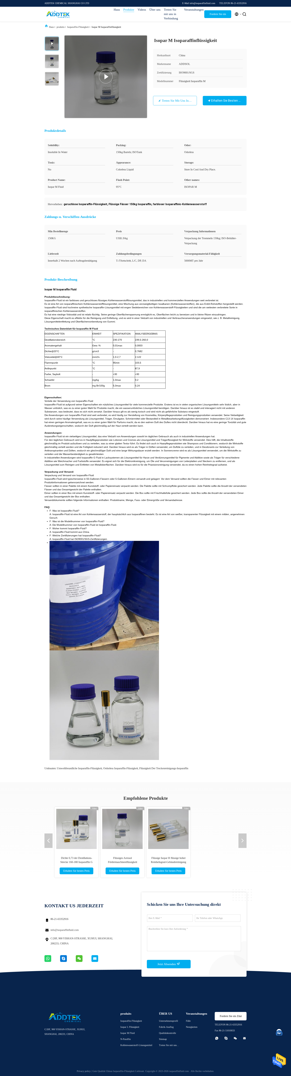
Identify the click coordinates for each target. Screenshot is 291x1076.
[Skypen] (68, 961)
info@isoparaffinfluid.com (65, 930)
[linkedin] (279, 1032)
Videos (142, 9)
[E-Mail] (99, 961)
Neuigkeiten (191, 1027)
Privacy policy (84, 1071)
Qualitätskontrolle (167, 1033)
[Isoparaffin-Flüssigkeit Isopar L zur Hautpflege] (122, 829)
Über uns (154, 9)
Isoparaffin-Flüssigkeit (78, 27)
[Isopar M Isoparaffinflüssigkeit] (105, 76)
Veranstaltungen (192, 9)
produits (60, 27)
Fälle (188, 1021)
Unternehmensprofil (168, 1021)
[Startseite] (57, 14)
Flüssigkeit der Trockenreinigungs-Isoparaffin (163, 768)
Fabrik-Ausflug (166, 1027)
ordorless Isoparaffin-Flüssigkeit (120, 768)
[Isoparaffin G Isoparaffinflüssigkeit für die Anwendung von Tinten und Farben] (214, 829)
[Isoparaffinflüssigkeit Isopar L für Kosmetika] (168, 829)
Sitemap (163, 1039)
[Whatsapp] (52, 961)
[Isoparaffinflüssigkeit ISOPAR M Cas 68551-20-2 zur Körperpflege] (76, 829)
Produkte (128, 9)
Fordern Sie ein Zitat (218, 15)
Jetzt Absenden (167, 964)
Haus (117, 9)
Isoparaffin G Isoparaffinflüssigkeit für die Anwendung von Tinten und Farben (214, 862)
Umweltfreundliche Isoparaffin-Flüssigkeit (79, 768)
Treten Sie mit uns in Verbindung (171, 14)
